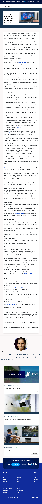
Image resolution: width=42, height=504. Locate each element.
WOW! (18, 483)
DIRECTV (19, 477)
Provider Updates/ (12, 385)
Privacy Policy (35, 497)
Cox (18, 475)
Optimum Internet (19, 127)
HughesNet (5, 481)
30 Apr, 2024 (16, 385)
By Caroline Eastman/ (7, 385)
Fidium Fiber (5, 490)
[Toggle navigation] (38, 6)
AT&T (4, 475)
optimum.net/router (19, 213)
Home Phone (36, 479)
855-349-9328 (15, 464)
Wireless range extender (10, 304)
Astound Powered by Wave (7, 486)
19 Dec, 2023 (15, 447)
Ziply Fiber (5, 492)
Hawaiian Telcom (20, 488)
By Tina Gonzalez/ (6, 447)
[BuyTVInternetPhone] (8, 6)
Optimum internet (22, 62)
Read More (35, 391)
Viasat (18, 492)
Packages (35, 475)
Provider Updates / (12, 416)
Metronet (18, 486)
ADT (18, 479)
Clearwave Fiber (20, 490)
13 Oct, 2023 (16, 416)
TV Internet (36, 477)
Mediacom (5, 477)
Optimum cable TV (19, 287)
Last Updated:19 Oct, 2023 (7, 22)
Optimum (11, 132)
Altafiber (4, 483)
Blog (35, 481)
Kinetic (4, 479)
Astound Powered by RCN (7, 488)
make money (26, 1)
